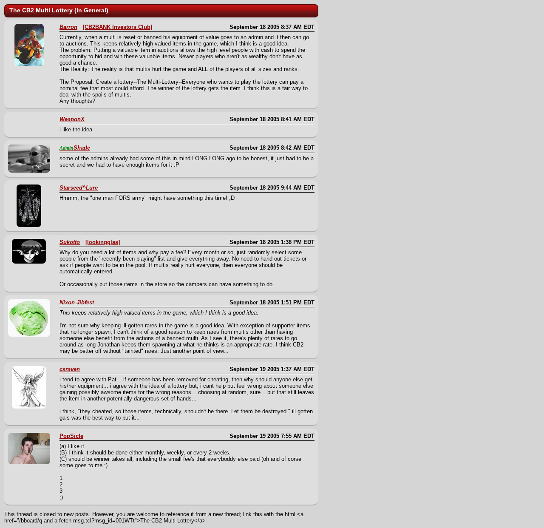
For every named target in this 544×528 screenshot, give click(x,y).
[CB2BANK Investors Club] (117, 27)
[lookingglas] (102, 242)
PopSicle (71, 436)
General (95, 10)
